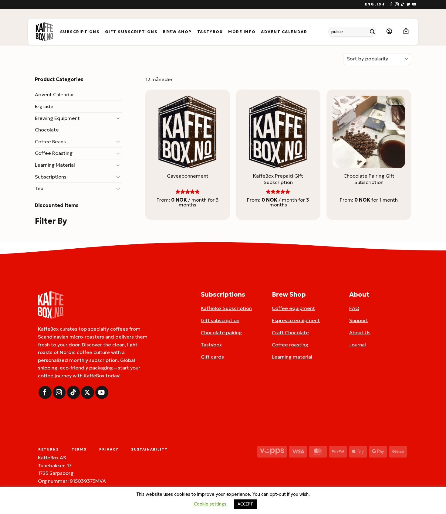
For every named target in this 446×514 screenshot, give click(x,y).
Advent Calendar (284, 31)
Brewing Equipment (57, 118)
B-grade (44, 106)
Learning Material (55, 165)
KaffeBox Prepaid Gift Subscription (278, 179)
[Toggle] (118, 118)
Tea (39, 188)
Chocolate (47, 130)
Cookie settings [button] (210, 504)
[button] (389, 32)
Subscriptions (80, 31)
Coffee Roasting (54, 153)
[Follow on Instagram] (397, 4)
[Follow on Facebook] (391, 4)
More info (241, 31)
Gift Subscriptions (131, 31)
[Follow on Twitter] (408, 4)
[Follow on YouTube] (414, 4)
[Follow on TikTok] (402, 4)
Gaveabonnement (187, 176)
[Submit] (372, 31)
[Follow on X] (87, 392)
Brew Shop (177, 31)
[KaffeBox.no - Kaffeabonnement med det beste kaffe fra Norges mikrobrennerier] (44, 32)
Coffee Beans (50, 141)
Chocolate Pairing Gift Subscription (368, 179)
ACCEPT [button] (245, 504)
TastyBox (210, 31)
